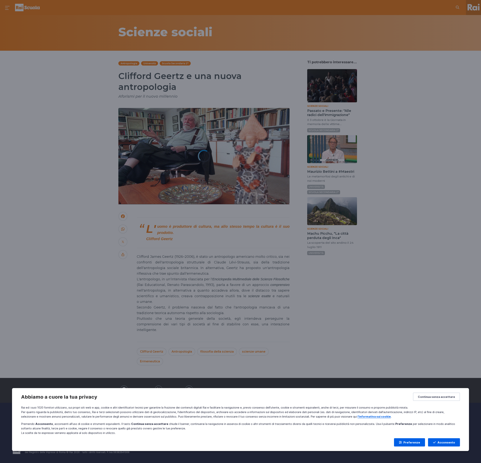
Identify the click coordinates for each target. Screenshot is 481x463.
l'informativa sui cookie (374, 416)
